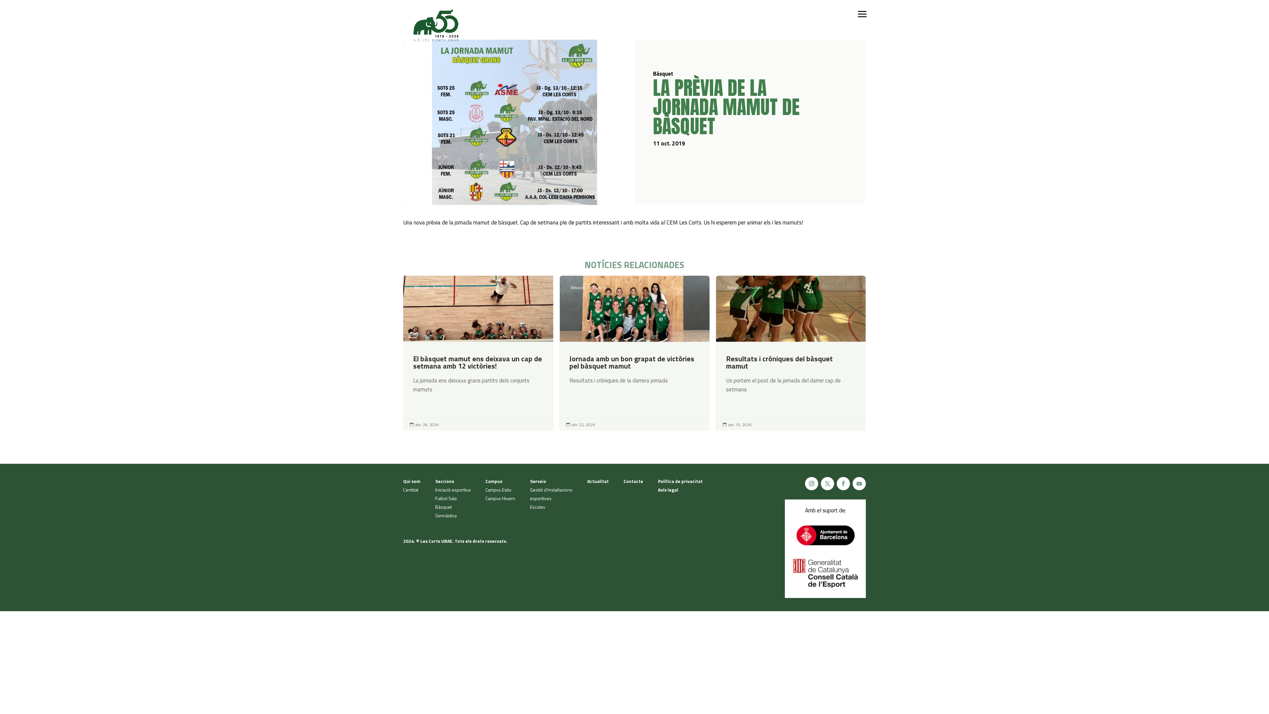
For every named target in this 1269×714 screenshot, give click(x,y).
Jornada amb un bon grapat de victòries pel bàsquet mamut (634, 353)
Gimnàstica (446, 515)
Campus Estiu (498, 489)
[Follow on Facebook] (843, 483)
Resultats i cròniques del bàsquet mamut (791, 353)
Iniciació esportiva (453, 489)
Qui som (411, 481)
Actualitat (598, 481)
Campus (493, 481)
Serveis (538, 481)
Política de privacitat (680, 481)
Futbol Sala (446, 498)
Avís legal (668, 489)
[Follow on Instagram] (811, 483)
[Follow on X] (827, 483)
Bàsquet (421, 287)
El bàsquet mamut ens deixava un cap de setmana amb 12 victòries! (478, 353)
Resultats (441, 287)
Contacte (633, 481)
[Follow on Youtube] (859, 483)
